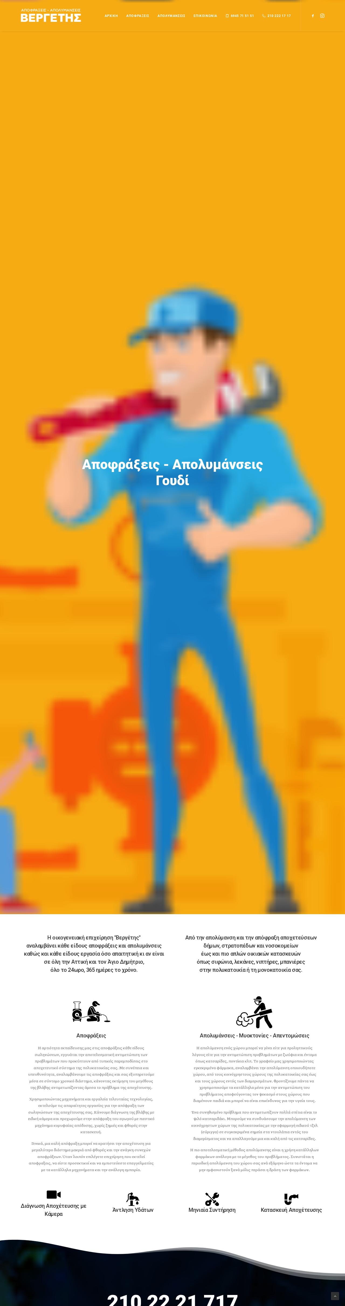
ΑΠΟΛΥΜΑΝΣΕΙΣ (171, 16)
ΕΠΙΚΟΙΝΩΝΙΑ (205, 16)
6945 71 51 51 (242, 16)
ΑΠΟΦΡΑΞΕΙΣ (137, 16)
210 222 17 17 (279, 16)
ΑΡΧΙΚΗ (111, 16)
